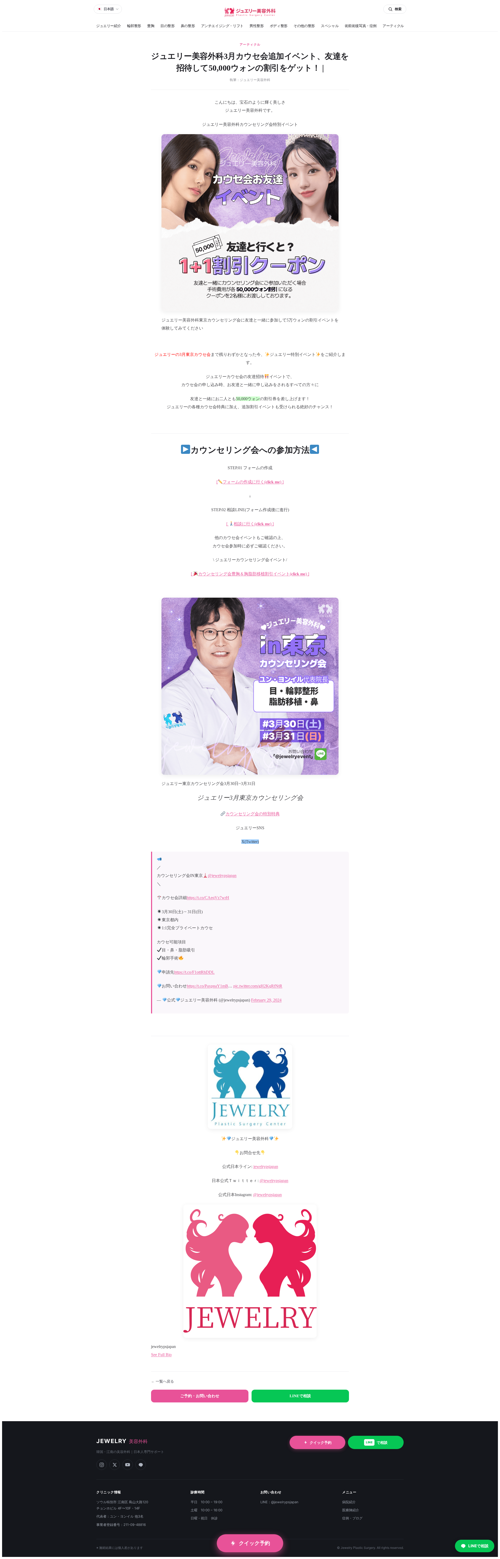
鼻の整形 (188, 26)
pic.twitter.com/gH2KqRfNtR (257, 986)
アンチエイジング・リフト (222, 26)
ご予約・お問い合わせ (199, 1396)
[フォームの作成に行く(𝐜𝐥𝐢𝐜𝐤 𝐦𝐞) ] (250, 482)
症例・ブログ (352, 1518)
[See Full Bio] (175, 1354)
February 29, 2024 (266, 1000)
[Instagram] (101, 1464)
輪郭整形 (134, 26)
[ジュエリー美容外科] (249, 12)
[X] (114, 1464)
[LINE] (140, 1464)
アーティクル (393, 26)
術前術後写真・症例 (361, 26)
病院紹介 (349, 1502)
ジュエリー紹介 (108, 26)
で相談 (377, 1442)
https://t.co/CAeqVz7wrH (208, 897)
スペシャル (330, 26)
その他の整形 (304, 26)
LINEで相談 (300, 1396)
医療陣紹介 (350, 1510)
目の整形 (167, 26)
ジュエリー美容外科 (255, 80)
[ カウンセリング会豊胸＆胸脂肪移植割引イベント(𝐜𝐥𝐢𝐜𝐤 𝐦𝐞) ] (250, 574)
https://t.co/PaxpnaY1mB (207, 986)
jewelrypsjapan (265, 1166)
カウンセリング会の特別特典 (252, 814)
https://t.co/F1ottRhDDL (194, 972)
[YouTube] (127, 1464)
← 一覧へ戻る (162, 1381)
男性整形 (256, 26)
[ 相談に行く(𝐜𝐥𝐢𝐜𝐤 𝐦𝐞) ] (250, 524)
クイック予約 (321, 1442)
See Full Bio (161, 1354)
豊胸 (150, 26)
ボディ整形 (279, 26)
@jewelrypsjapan (222, 875)
